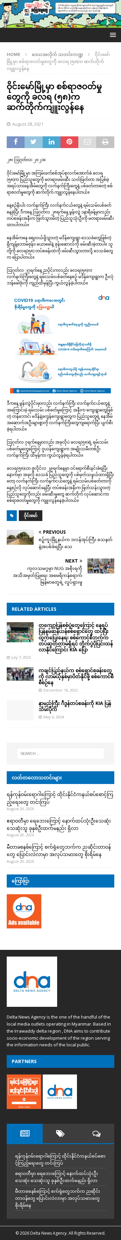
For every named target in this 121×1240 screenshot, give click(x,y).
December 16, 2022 (60, 690)
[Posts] (25, 1133)
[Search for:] (60, 753)
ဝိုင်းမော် (30, 515)
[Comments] (96, 1133)
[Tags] (61, 1133)
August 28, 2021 (27, 124)
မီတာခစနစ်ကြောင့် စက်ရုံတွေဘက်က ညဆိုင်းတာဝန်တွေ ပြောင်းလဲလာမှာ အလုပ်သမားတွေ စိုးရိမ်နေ (57, 1198)
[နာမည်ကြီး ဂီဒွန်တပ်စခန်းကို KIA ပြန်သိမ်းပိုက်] (20, 710)
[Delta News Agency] (60, 24)
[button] (111, 34)
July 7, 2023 (21, 657)
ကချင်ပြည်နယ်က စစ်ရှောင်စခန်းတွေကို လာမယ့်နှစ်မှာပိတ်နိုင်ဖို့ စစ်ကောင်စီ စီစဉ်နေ (76, 676)
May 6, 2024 (53, 716)
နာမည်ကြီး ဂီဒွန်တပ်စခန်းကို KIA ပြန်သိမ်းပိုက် (75, 706)
